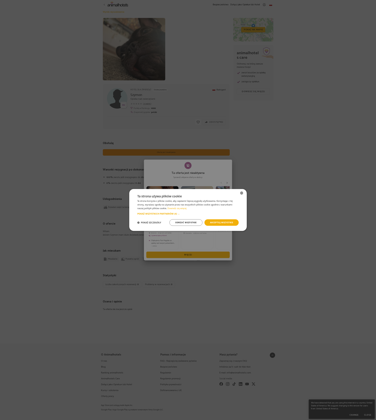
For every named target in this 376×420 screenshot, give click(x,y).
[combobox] (241, 192)
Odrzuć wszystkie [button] (186, 222)
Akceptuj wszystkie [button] (221, 222)
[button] (188, 213)
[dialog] (188, 210)
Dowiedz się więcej (177, 208)
